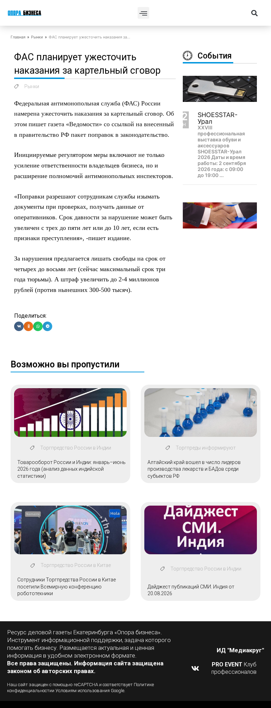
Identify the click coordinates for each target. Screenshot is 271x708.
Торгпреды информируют (206, 448)
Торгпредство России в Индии (75, 448)
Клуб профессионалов (234, 668)
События (215, 56)
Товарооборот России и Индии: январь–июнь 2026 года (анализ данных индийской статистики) (71, 469)
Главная (18, 37)
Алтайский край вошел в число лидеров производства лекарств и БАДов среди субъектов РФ (194, 469)
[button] (143, 13)
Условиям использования (82, 690)
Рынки (37, 37)
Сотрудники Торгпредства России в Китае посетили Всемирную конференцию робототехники (66, 586)
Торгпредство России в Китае (76, 565)
